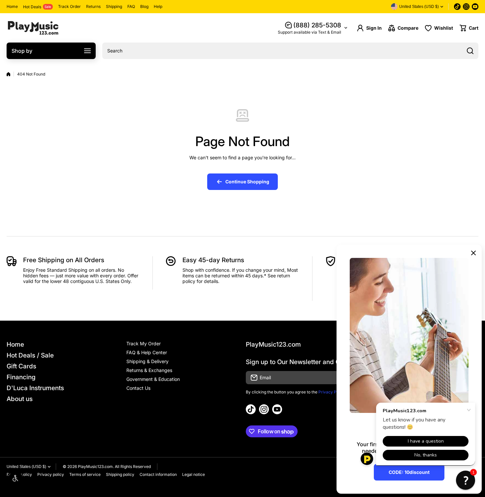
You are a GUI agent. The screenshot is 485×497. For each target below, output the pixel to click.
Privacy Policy (331, 391)
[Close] (473, 253)
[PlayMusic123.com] (33, 28)
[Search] (470, 51)
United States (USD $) (26, 466)
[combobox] (290, 51)
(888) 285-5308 (317, 25)
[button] (469, 28)
